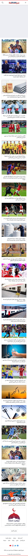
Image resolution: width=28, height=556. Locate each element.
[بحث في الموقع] (2, 2)
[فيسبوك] (18, 546)
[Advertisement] (14, 20)
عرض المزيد (14, 530)
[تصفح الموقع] (25, 2)
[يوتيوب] (10, 546)
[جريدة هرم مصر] (14, 2)
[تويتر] (15, 546)
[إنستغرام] (13, 546)
